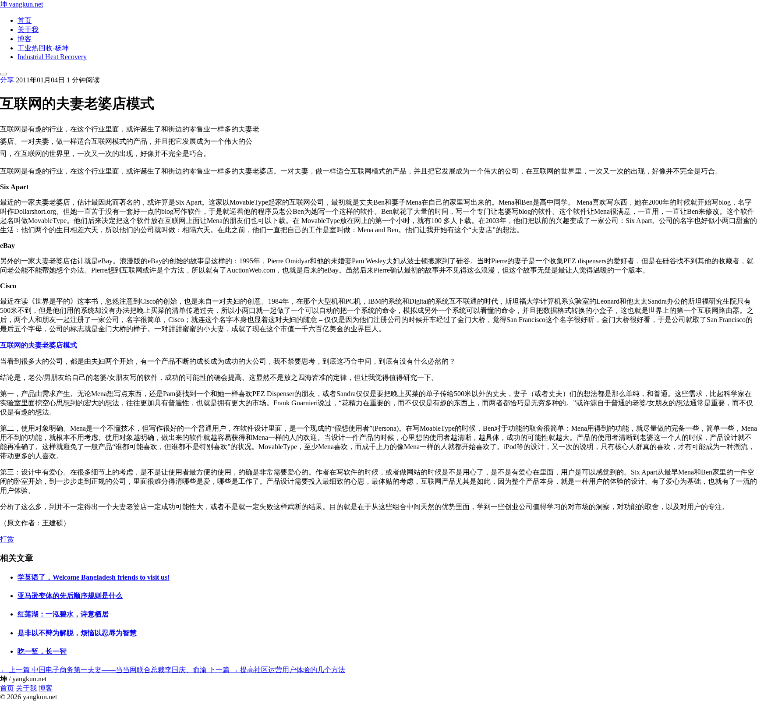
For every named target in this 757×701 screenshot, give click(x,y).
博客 (25, 38)
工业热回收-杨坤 (43, 48)
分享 (8, 80)
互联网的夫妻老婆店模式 (38, 345)
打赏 (7, 539)
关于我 (28, 29)
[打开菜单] (3, 74)
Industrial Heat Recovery (52, 56)
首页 (25, 20)
